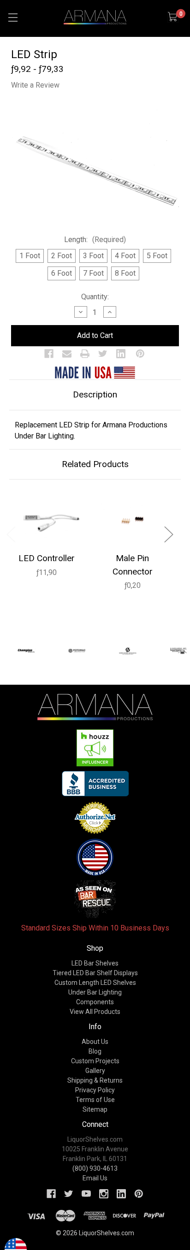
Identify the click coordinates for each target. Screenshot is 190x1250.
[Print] (84, 353)
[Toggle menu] (12, 17)
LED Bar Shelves (95, 963)
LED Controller (46, 558)
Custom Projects (95, 1061)
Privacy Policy (95, 1090)
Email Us (95, 1178)
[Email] (66, 353)
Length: (95, 239)
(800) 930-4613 (95, 1168)
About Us (95, 1041)
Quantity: (95, 296)
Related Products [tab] (95, 464)
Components (95, 1002)
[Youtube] (86, 1193)
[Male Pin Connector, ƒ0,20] (132, 519)
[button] (95, 747)
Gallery (95, 1070)
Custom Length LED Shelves (95, 982)
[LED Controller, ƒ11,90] (47, 519)
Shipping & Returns (95, 1080)
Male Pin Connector (133, 565)
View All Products (95, 1011)
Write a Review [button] (35, 85)
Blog (95, 1051)
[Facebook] (48, 353)
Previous (10, 534)
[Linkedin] (120, 353)
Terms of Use (95, 1099)
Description (95, 394)
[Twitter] (102, 353)
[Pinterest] (140, 353)
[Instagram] (103, 1193)
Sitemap (95, 1109)
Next (168, 534)
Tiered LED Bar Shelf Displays (95, 973)
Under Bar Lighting (95, 992)
